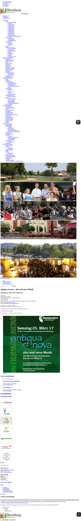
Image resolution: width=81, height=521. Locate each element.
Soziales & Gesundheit (7, 144)
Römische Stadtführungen (13, 130)
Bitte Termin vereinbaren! (6, 482)
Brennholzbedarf (11, 102)
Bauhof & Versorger (10, 69)
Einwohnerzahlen (11, 39)
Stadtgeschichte (9, 140)
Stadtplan (7, 121)
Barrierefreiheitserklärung (8, 491)
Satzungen (8, 71)
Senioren (7, 152)
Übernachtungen (9, 116)
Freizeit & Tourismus (7, 105)
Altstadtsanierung (11, 85)
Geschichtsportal (11, 138)
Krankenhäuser (9, 157)
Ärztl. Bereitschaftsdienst (11, 156)
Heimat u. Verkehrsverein (13, 137)
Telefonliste (8, 64)
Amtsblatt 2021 (11, 30)
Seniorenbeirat (11, 153)
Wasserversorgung (9, 61)
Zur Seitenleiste (6, 4)
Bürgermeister (8, 41)
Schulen (9, 52)
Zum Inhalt (5, 3)
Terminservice (8, 75)
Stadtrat (7, 46)
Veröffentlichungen (12, 40)
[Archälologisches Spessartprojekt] (6, 460)
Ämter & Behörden (12, 48)
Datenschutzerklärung (7, 490)
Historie (9, 45)
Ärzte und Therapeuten (10, 155)
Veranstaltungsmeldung (10, 107)
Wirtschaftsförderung (10, 95)
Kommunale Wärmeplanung (13, 86)
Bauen (7, 79)
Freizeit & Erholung (12, 98)
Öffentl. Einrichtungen (10, 47)
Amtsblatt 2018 (11, 33)
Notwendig (7, 507)
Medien (9, 92)
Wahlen (7, 62)
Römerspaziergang (9, 117)
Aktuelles (10, 127)
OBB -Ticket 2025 (12, 94)
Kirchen (9, 54)
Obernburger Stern (9, 112)
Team (9, 90)
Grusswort (10, 42)
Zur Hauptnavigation (7, 1)
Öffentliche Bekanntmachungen (14, 36)
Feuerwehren (10, 49)
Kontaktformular (6, 18)
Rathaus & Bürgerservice (8, 57)
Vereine (7, 108)
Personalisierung (8, 511)
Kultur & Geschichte (7, 123)
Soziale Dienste (9, 154)
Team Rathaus (8, 58)
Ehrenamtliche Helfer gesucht (14, 131)
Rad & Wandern (9, 113)
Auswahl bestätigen (4, 519)
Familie (7, 150)
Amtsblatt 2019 (11, 32)
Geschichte (8, 135)
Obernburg (5, 20)
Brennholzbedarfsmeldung (13, 103)
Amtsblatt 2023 (11, 28)
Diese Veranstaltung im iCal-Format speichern (10, 303)
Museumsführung (11, 129)
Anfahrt (7, 122)
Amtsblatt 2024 (11, 27)
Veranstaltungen (9, 106)
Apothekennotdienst (10, 160)
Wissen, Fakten (9, 37)
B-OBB (7, 146)
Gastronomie (8, 115)
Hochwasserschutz (12, 82)
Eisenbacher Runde (9, 119)
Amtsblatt (10, 23)
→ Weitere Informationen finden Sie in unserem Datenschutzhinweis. (14, 502)
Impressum (5, 16)
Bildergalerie (10, 89)
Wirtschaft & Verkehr (7, 78)
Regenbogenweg (9, 120)
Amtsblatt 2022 (11, 29)
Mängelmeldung (9, 70)
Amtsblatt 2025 (11, 25)
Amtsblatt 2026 (11, 24)
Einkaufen (8, 80)
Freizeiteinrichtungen (10, 110)
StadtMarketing (9, 88)
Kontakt (9, 147)
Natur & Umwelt (11, 99)
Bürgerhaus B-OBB (12, 56)
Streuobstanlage (11, 141)
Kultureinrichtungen (10, 133)
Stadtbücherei (11, 53)
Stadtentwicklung (9, 81)
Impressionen (8, 142)
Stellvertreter (10, 44)
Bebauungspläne (9, 104)
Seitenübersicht (6, 15)
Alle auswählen (12, 519)
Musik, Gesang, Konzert (10, 302)
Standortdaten (11, 38)
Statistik (6, 508)
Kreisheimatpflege (11, 139)
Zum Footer (5, 6)
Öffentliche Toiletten (10, 77)
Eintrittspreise (11, 128)
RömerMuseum (9, 125)
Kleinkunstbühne (9, 124)
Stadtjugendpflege (9, 145)
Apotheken (8, 158)
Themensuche (11, 73)
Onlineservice (8, 65)
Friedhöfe (10, 55)
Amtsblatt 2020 (11, 31)
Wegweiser (8, 66)
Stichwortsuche (11, 74)
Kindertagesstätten (11, 50)
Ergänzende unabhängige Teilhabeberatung (14, 161)
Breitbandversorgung (12, 83)
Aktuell (7, 21)
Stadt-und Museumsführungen (12, 114)
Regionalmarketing (12, 96)
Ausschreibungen (11, 35)
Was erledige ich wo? (10, 72)
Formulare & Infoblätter (10, 67)
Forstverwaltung (11, 100)
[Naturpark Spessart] (6, 433)
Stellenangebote (9, 63)
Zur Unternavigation (7, 2)
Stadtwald (8, 97)
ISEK (9, 87)
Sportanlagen (8, 111)
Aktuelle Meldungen (12, 22)
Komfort (6, 509)
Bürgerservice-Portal (10, 60)
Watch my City (11, 91)
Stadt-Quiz (10, 136)
